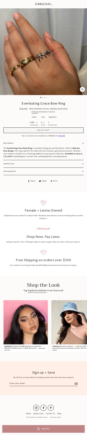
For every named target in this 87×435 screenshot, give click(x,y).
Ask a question (9, 171)
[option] (43, 51)
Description (8, 143)
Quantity (52, 117)
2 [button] (43, 97)
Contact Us (50, 414)
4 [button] (46, 97)
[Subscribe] (76, 383)
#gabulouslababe (37, 290)
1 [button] (40, 97)
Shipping (34, 112)
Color (34, 117)
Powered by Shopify (55, 417)
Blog (59, 414)
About (28, 414)
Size (43, 117)
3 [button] (44, 97)
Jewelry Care (8, 164)
